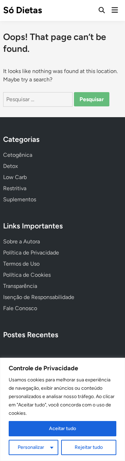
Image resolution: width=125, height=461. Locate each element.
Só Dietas (22, 10)
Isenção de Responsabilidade (38, 297)
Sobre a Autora (21, 241)
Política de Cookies (27, 275)
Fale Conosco (20, 308)
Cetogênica (17, 155)
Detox (10, 166)
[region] (62, 409)
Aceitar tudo (62, 428)
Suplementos (19, 199)
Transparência (20, 286)
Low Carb (15, 177)
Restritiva (14, 188)
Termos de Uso (21, 263)
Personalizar (31, 447)
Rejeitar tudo (89, 447)
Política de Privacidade (31, 252)
